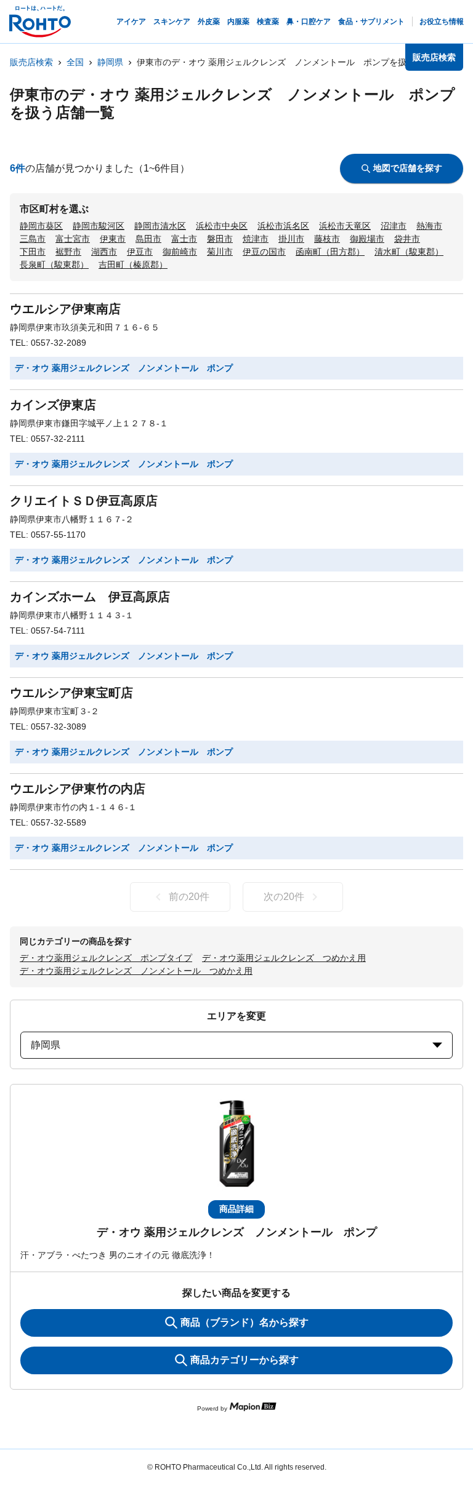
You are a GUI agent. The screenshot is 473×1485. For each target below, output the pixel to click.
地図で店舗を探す (407, 168)
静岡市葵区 (41, 226)
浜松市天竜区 (345, 226)
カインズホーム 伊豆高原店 (90, 596)
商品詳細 (236, 1209)
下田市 (33, 252)
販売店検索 (31, 62)
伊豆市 (140, 252)
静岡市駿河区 (98, 226)
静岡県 (110, 62)
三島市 (33, 239)
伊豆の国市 (264, 252)
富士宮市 (72, 239)
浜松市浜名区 (283, 226)
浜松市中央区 (222, 226)
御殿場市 (367, 239)
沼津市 (393, 226)
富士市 (184, 239)
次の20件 (284, 896)
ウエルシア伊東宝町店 (71, 692)
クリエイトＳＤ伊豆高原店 (84, 501)
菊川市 (220, 252)
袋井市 (407, 239)
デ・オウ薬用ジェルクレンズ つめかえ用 (284, 958)
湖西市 (104, 252)
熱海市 (429, 226)
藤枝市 (327, 239)
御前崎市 (180, 252)
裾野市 (68, 252)
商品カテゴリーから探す (244, 1360)
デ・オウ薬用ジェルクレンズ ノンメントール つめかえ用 (136, 971)
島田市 (148, 239)
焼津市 (256, 239)
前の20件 (189, 896)
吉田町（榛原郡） (133, 264)
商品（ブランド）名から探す (244, 1322)
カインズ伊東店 (53, 405)
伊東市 (113, 239)
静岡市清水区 (160, 226)
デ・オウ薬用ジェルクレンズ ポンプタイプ (106, 958)
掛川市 (291, 239)
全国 (75, 62)
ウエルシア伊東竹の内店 (77, 788)
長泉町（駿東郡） (54, 264)
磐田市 (220, 239)
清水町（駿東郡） (408, 252)
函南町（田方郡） (330, 252)
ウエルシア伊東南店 (65, 309)
